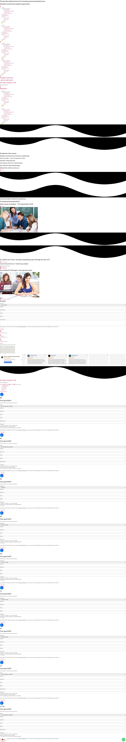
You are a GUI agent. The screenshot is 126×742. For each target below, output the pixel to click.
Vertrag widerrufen (3, 391)
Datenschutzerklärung (22, 326)
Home (3, 7)
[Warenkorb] (0, 86)
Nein (3, 505)
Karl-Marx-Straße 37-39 (8, 82)
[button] (63, 24)
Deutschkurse (4, 14)
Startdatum (2, 523)
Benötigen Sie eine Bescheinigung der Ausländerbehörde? (10, 504)
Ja (1, 505)
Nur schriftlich (9, 427)
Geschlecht (2, 424)
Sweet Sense (90, 355)
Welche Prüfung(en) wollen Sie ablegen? (7, 426)
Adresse (1, 343)
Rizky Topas (49, 355)
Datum (1, 404)
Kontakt (3, 21)
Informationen (6, 9)
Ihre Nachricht (2, 319)
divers (10, 425)
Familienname (2, 309)
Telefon (1, 316)
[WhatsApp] (0, 334)
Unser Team (6, 19)
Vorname (1, 306)
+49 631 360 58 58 (6, 80)
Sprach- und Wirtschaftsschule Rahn (12, 356)
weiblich (6, 425)
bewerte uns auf (7, 362)
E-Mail (1, 313)
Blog (5, 20)
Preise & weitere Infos (8, 13)
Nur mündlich (3, 427)
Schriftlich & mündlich (17, 427)
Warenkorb (3, 88)
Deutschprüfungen (5, 15)
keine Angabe (14, 425)
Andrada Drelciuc (70, 355)
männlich (2, 425)
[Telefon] (0, 330)
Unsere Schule (6, 18)
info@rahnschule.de (6, 78)
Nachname (2, 411)
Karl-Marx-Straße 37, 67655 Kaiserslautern (8, 344)
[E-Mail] (0, 339)
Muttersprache (2, 461)
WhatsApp (2, 336)
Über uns (3, 16)
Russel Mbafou (29, 355)
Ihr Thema (2, 303)
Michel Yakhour (112, 355)
